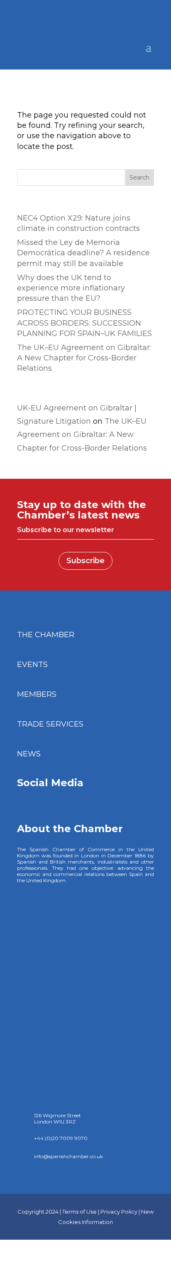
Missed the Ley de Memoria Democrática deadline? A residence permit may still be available (83, 253)
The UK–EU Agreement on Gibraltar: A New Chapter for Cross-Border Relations (84, 358)
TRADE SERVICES (50, 724)
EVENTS (32, 664)
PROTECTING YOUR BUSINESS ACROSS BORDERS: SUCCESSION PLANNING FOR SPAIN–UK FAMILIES (84, 323)
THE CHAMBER (45, 634)
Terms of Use (79, 1211)
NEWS (29, 753)
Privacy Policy (118, 1211)
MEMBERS (36, 694)
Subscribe (85, 560)
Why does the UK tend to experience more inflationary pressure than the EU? (71, 288)
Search (139, 177)
